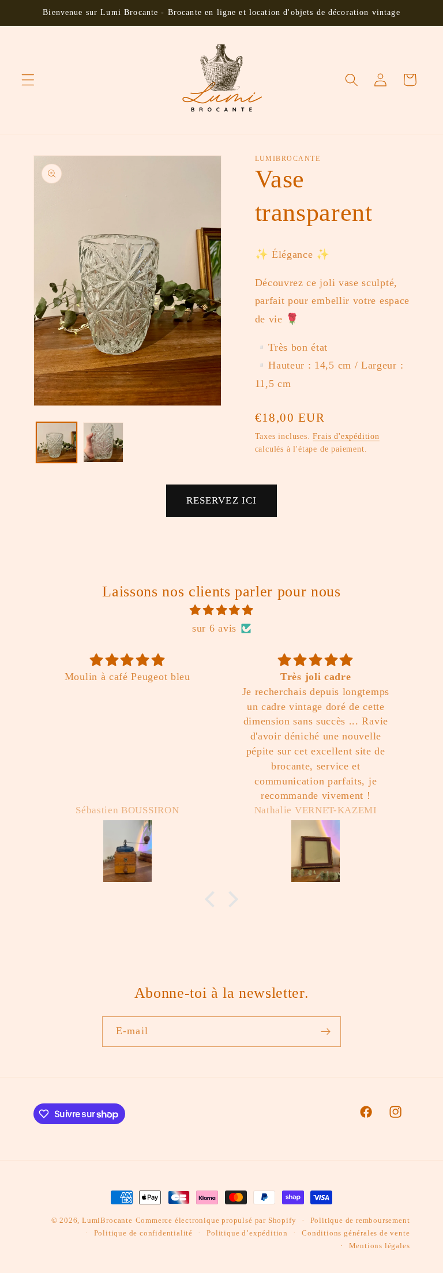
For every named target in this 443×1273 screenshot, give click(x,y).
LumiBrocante (107, 1220)
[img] (221, 610)
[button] (28, 80)
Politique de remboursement (360, 1220)
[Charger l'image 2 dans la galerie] (103, 442)
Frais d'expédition (346, 436)
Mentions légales (379, 1246)
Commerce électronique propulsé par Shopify (216, 1220)
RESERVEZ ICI (221, 500)
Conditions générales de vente (356, 1233)
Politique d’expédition (247, 1233)
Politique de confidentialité (143, 1233)
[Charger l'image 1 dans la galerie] (56, 442)
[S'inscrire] (325, 1031)
